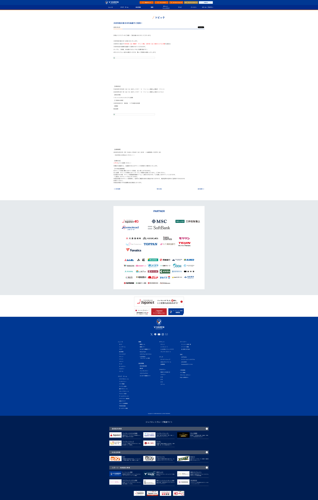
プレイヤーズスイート (165, 351)
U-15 (161, 379)
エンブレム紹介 (123, 386)
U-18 (161, 377)
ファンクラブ (122, 354)
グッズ (179, 7)
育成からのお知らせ (165, 372)
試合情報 (138, 7)
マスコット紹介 (123, 393)
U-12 (161, 381)
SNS (181, 354)
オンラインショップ (165, 359)
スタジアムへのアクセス (145, 354)
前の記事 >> (201, 189)
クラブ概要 (121, 383)
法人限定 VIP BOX (185, 349)
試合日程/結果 (143, 366)
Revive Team (143, 351)
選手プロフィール (123, 388)
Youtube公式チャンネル (187, 364)
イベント (121, 359)
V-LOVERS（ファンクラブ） (167, 349)
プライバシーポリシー (185, 375)
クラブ (120, 349)
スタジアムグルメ (144, 373)
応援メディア (122, 401)
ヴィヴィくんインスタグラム (188, 359)
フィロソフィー (122, 381)
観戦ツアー (142, 346)
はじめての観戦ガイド (145, 349)
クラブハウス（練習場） (124, 398)
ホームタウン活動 (123, 408)
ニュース (110, 7)
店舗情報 (162, 364)
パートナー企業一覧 (186, 344)
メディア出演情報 (123, 403)
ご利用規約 (182, 370)
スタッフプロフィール (124, 391)
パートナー (194, 7)
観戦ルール (142, 344)
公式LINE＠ (184, 361)
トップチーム (122, 346)
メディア (121, 361)
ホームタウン (122, 366)
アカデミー (121, 368)
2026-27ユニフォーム (165, 361)
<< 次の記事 (117, 189)
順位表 (141, 368)
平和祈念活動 (122, 405)
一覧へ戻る (159, 189)
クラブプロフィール (124, 379)
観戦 (152, 7)
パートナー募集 (185, 346)
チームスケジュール (124, 396)
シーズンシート (164, 346)
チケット (121, 356)
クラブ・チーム (124, 7)
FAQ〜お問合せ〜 (184, 377)
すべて (120, 344)
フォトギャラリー (144, 370)
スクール (121, 371)
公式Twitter (184, 357)
